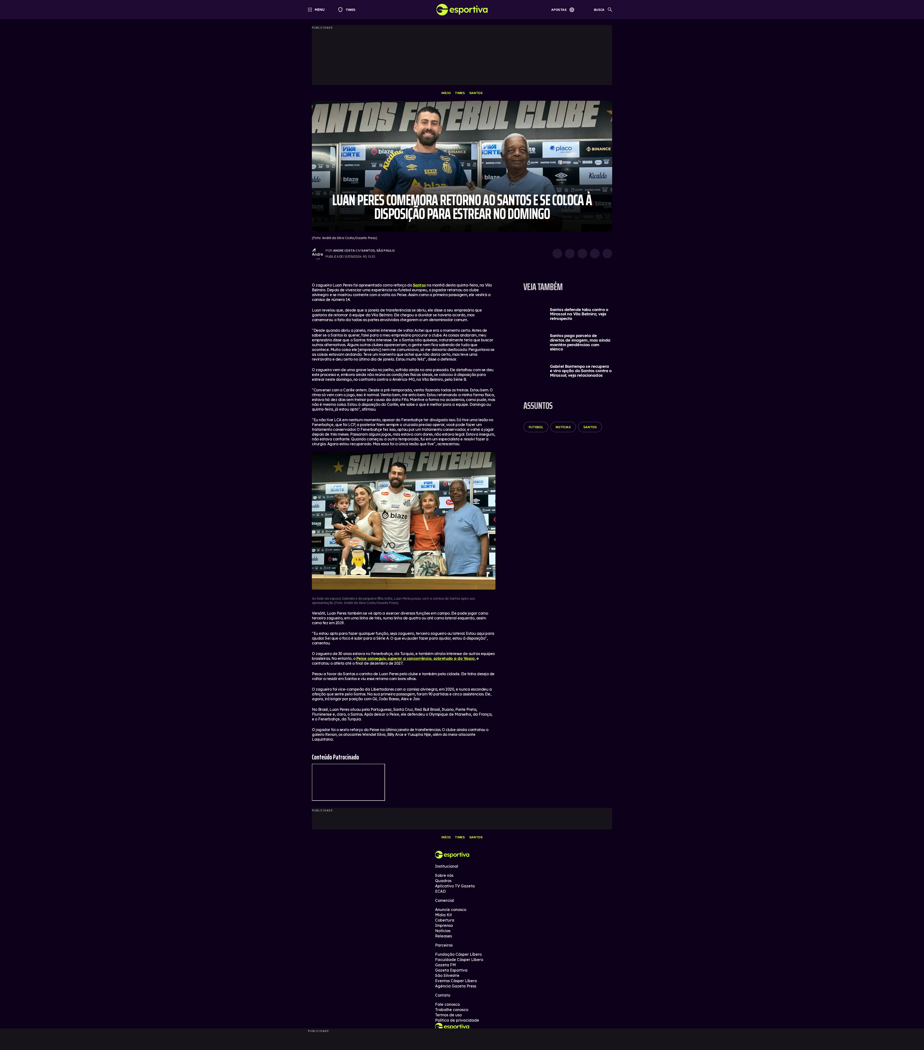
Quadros (443, 880)
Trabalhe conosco (451, 1009)
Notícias (563, 427)
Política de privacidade (457, 1020)
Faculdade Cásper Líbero (459, 959)
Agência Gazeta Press (455, 986)
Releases (443, 936)
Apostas (559, 9)
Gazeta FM (445, 964)
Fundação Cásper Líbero (458, 954)
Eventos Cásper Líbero (456, 980)
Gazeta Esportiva (451, 970)
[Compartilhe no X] (582, 253)
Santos (476, 92)
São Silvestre (447, 975)
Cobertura (444, 920)
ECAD (440, 891)
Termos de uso (448, 1014)
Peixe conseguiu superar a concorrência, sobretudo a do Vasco (415, 658)
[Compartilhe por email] (607, 253)
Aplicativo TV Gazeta (455, 886)
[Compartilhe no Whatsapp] (570, 253)
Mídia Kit (443, 914)
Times (348, 9)
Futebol (536, 427)
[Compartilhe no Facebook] (595, 253)
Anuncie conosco (450, 909)
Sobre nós (444, 875)
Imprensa (444, 925)
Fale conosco (447, 1004)
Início (445, 92)
